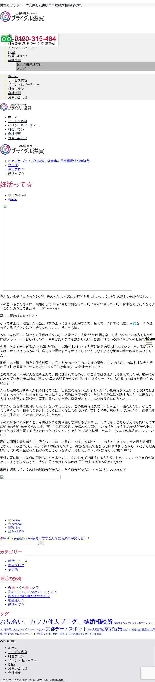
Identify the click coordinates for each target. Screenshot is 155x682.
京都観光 (113, 628)
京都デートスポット (66, 628)
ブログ (21, 68)
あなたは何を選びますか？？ (29, 596)
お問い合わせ (17, 56)
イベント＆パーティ (22, 48)
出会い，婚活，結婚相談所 (136, 629)
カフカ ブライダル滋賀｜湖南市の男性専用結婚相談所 (50, 161)
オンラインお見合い (138, 623)
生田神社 (19, 634)
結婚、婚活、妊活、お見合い (60, 634)
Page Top (9, 640)
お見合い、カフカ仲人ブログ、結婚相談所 (56, 621)
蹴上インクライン (85, 634)
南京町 (10, 634)
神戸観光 (41, 634)
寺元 (13, 199)
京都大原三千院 (96, 629)
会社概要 (14, 60)
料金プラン (16, 43)
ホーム (13, 35)
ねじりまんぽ (120, 623)
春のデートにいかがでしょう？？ (32, 592)
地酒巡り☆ (16, 600)
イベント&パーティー (24, 84)
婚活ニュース (17, 561)
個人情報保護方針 (29, 64)
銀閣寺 (97, 634)
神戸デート (30, 634)
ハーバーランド (37, 629)
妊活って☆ (16, 604)
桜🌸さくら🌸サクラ (23, 587)
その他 (13, 569)
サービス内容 (17, 39)
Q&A (11, 52)
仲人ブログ (16, 565)
